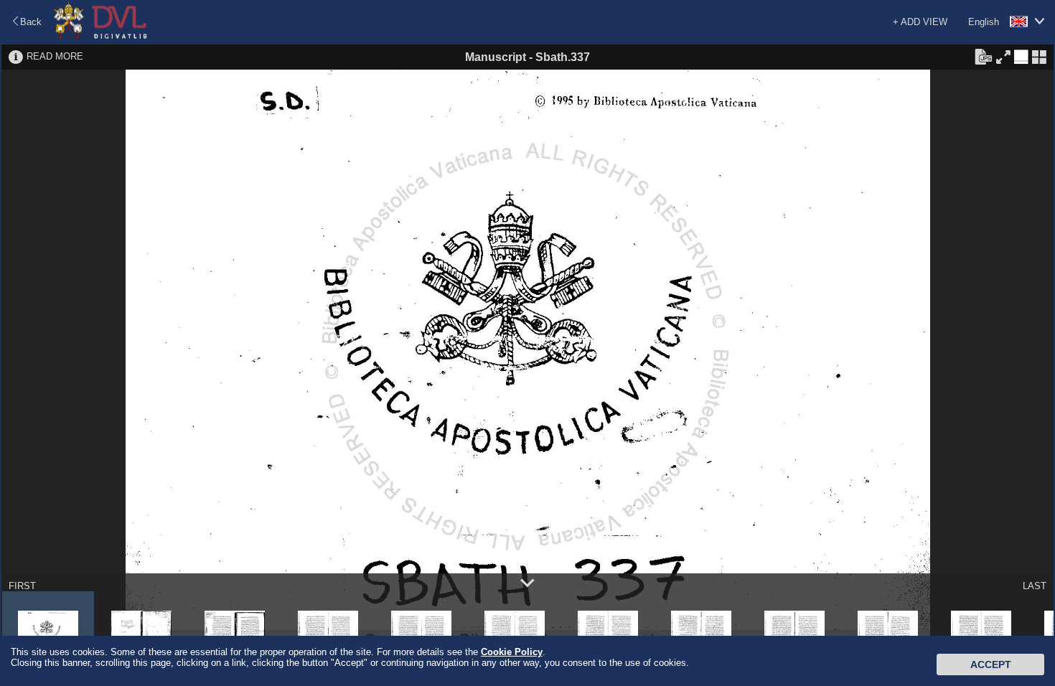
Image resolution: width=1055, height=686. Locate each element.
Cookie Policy (512, 652)
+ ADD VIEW (920, 22)
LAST (1034, 586)
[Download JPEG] (983, 56)
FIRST (22, 586)
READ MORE (55, 56)
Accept (990, 664)
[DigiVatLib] (100, 36)
